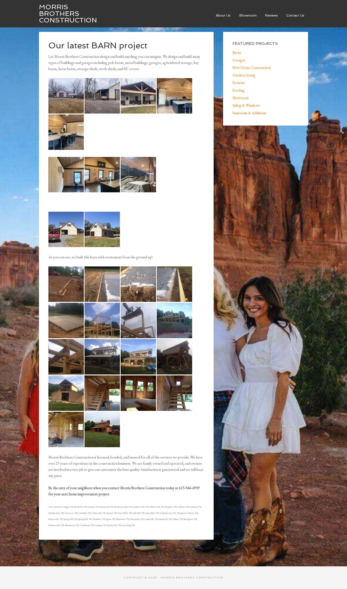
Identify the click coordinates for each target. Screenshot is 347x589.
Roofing (239, 90)
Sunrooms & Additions (249, 112)
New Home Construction (252, 67)
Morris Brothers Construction (68, 13)
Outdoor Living (244, 75)
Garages (239, 60)
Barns (237, 52)
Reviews (239, 82)
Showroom (241, 97)
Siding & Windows (246, 105)
